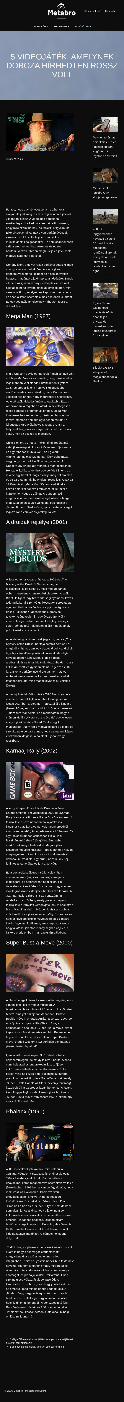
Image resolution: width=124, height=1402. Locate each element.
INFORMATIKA (61, 26)
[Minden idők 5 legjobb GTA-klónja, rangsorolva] (105, 180)
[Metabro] (62, 11)
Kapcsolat (110, 10)
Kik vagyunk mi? (92, 10)
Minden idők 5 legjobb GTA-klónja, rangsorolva (105, 192)
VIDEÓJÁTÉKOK (83, 26)
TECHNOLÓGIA (40, 26)
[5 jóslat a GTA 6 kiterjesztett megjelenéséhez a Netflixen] (105, 360)
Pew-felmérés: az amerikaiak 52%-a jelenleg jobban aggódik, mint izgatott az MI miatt (105, 147)
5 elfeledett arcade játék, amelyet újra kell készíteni (37, 1346)
